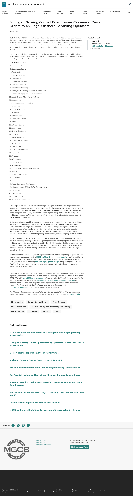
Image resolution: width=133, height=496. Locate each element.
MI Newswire (17, 302)
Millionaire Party (47, 12)
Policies (40, 491)
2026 (57, 311)
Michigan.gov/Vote (79, 447)
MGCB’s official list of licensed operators (52, 257)
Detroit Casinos (5, 12)
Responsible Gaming (115, 12)
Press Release (59, 302)
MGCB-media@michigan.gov (101, 46)
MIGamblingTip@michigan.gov (47, 262)
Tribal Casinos (60, 12)
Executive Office (18, 307)
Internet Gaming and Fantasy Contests (26, 12)
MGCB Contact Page (43, 444)
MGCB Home (40, 440)
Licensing (33, 311)
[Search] (130, 4)
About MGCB (85, 12)
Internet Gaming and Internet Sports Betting (50, 307)
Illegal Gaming (17, 311)
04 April (46, 311)
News (129, 12)
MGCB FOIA (40, 442)
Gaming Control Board (38, 302)
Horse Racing (71, 12)
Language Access (100, 12)
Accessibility (50, 491)
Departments (104, 491)
